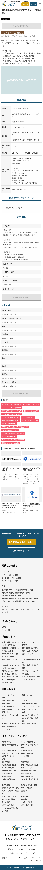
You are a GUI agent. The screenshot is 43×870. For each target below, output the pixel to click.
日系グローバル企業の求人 (11, 443)
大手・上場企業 (26, 788)
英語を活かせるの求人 (31, 411)
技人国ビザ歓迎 (26, 802)
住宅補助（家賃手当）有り (29, 780)
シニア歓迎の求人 (28, 417)
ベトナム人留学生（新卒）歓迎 (10, 809)
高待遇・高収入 (26, 767)
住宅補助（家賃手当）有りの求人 (13, 433)
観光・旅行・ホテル (29, 723)
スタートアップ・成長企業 (10, 792)
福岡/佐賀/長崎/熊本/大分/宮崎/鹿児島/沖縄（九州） (20, 598)
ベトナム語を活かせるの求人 (11, 414)
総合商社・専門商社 (29, 703)
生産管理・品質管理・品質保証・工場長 (10, 649)
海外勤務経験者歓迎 (9, 765)
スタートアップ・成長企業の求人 (13, 440)
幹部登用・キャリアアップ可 (10, 757)
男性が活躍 (25, 762)
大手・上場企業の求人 (9, 437)
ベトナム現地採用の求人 (30, 420)
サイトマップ (29, 853)
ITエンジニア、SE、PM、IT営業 (31, 643)
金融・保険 (6, 703)
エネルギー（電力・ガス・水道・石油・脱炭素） (30, 718)
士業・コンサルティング (31, 706)
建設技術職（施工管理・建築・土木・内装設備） (31, 649)
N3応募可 (24, 799)
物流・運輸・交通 (8, 706)
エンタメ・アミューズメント (10, 716)
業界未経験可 (6, 785)
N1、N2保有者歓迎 (8, 799)
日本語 (4, 627)
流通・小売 (6, 712)
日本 (3, 586)
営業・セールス (27, 653)
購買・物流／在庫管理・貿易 (31, 666)
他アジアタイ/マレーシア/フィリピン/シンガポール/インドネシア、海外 (21, 609)
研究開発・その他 (8, 682)
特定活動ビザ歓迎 (8, 805)
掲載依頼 (20, 849)
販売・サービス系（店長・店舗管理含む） (10, 678)
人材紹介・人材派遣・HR (11, 723)
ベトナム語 (6, 630)
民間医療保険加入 (27, 776)
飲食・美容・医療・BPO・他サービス (9, 727)
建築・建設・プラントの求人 (11, 411)
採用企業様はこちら (21, 550)
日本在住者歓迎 (26, 750)
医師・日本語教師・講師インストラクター (31, 678)
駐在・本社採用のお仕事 (29, 765)
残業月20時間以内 (8, 779)
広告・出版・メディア (30, 709)
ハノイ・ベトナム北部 (10, 575)
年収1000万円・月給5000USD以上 (28, 771)
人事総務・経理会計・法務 (31, 660)
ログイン (33, 4)
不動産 (24, 700)
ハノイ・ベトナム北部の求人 (11, 408)
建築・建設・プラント (10, 700)
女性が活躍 (6, 762)
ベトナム (5, 571)
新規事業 (24, 790)
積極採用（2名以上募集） (11, 788)
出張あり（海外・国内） (29, 785)
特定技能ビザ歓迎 (27, 805)
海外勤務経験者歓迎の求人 (11, 420)
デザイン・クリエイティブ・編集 (31, 672)
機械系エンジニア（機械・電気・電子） (10, 655)
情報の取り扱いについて (29, 845)
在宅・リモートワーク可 (10, 753)
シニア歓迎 (25, 756)
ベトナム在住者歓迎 (9, 750)
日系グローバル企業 (9, 796)
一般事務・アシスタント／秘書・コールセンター (10, 666)
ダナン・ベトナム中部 (10, 581)
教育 (23, 712)
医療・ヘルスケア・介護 (10, 709)
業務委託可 (25, 796)
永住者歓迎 (6, 802)
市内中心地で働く (27, 753)
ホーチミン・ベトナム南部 (11, 578)
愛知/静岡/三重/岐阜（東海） (12, 595)
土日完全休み (6, 776)
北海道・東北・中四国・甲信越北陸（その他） (18, 601)
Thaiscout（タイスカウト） (22, 858)
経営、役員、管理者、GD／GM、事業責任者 (11, 643)
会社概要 (9, 845)
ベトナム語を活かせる (29, 742)
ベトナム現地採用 (8, 767)
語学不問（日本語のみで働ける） (29, 746)
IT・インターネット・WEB (10, 696)
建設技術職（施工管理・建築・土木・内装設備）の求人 (20, 405)
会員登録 (25, 4)
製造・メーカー (27, 695)
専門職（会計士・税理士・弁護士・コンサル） (10, 672)
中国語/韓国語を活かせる (11, 745)
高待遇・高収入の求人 (9, 424)
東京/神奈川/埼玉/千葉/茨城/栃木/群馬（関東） (18, 590)
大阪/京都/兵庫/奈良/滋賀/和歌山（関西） (16, 592)
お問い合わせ (11, 849)
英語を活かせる (7, 742)
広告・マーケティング (10, 659)
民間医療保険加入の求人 (10, 430)
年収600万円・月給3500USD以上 (9, 771)
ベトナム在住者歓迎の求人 (11, 417)
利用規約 (16, 845)
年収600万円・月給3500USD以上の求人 (15, 427)
